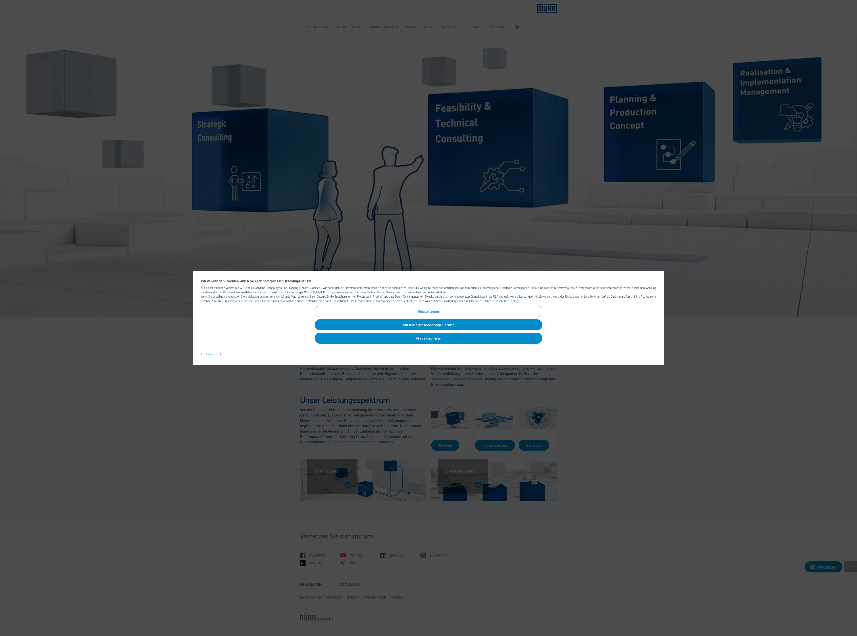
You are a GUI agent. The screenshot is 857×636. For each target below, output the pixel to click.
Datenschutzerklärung (504, 301)
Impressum (209, 354)
